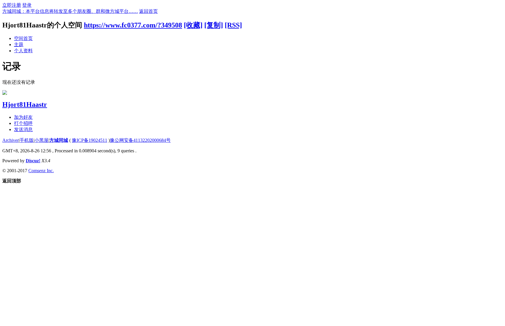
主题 (18, 44)
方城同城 (58, 140)
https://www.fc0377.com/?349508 (133, 25)
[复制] (213, 25)
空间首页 (23, 38)
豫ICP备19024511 (89, 140)
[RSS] (233, 25)
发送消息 (23, 129)
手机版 (27, 140)
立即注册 (11, 5)
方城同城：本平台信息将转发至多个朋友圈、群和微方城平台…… (70, 11)
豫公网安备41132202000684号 (140, 140)
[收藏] (193, 25)
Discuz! (33, 160)
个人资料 (23, 50)
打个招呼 (23, 123)
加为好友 (23, 117)
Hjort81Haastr (24, 104)
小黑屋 (41, 140)
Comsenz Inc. (41, 170)
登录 (27, 5)
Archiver (10, 140)
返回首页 (148, 11)
